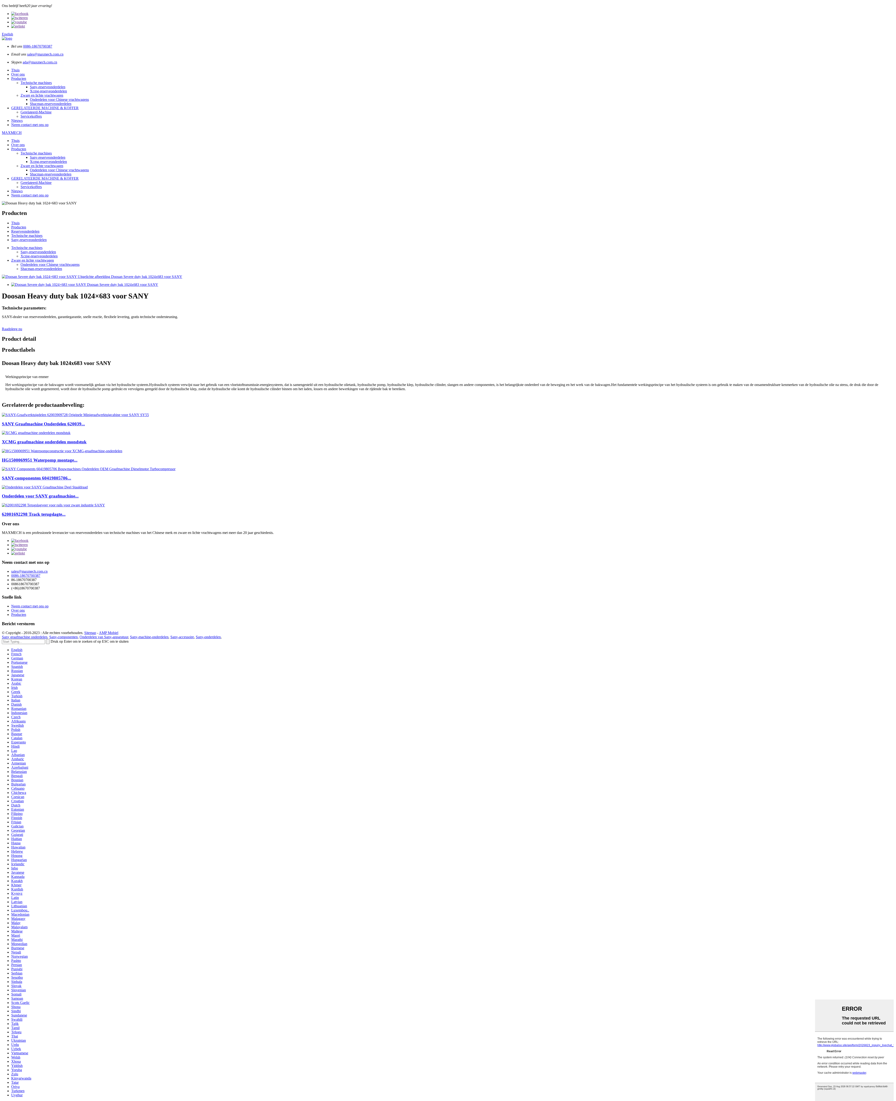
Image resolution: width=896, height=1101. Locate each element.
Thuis (15, 70)
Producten (18, 79)
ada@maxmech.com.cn (40, 62)
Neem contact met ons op (30, 125)
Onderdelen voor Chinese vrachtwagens (59, 100)
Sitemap (90, 633)
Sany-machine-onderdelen (149, 637)
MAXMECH (12, 133)
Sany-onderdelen (208, 637)
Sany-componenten (63, 637)
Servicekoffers (31, 116)
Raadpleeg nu (12, 329)
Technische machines (36, 83)
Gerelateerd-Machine (36, 112)
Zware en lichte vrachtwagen (42, 95)
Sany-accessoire (182, 637)
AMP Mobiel (108, 633)
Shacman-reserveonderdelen (50, 104)
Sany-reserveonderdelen (47, 87)
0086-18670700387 (37, 46)
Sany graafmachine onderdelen (24, 637)
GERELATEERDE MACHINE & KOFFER (45, 108)
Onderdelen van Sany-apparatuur (104, 637)
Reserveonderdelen (25, 231)
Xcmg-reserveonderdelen (48, 91)
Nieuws (17, 121)
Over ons (18, 74)
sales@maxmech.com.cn (45, 54)
